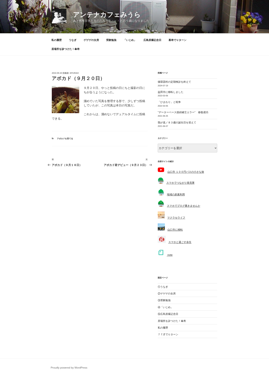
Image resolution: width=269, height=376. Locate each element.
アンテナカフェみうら (107, 14)
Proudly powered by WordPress (69, 367)
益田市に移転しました (170, 92)
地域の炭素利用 (176, 194)
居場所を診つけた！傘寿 (65, 48)
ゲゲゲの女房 (91, 40)
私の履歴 (56, 40)
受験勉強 (111, 40)
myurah (74, 73)
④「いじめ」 (165, 307)
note (170, 254)
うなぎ (72, 40)
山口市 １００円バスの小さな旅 (185, 171)
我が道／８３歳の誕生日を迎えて (177, 122)
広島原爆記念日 (152, 40)
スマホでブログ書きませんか (183, 205)
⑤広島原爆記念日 (168, 313)
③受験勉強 (164, 300)
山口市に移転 (175, 229)
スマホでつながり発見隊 (180, 182)
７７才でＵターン (168, 334)
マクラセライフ (176, 217)
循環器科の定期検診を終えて (174, 81)
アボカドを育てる (65, 138)
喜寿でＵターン (177, 40)
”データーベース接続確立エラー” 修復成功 (183, 112)
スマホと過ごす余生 (179, 242)
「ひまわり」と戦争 (169, 102)
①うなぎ (163, 286)
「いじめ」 (130, 40)
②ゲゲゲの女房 (167, 293)
